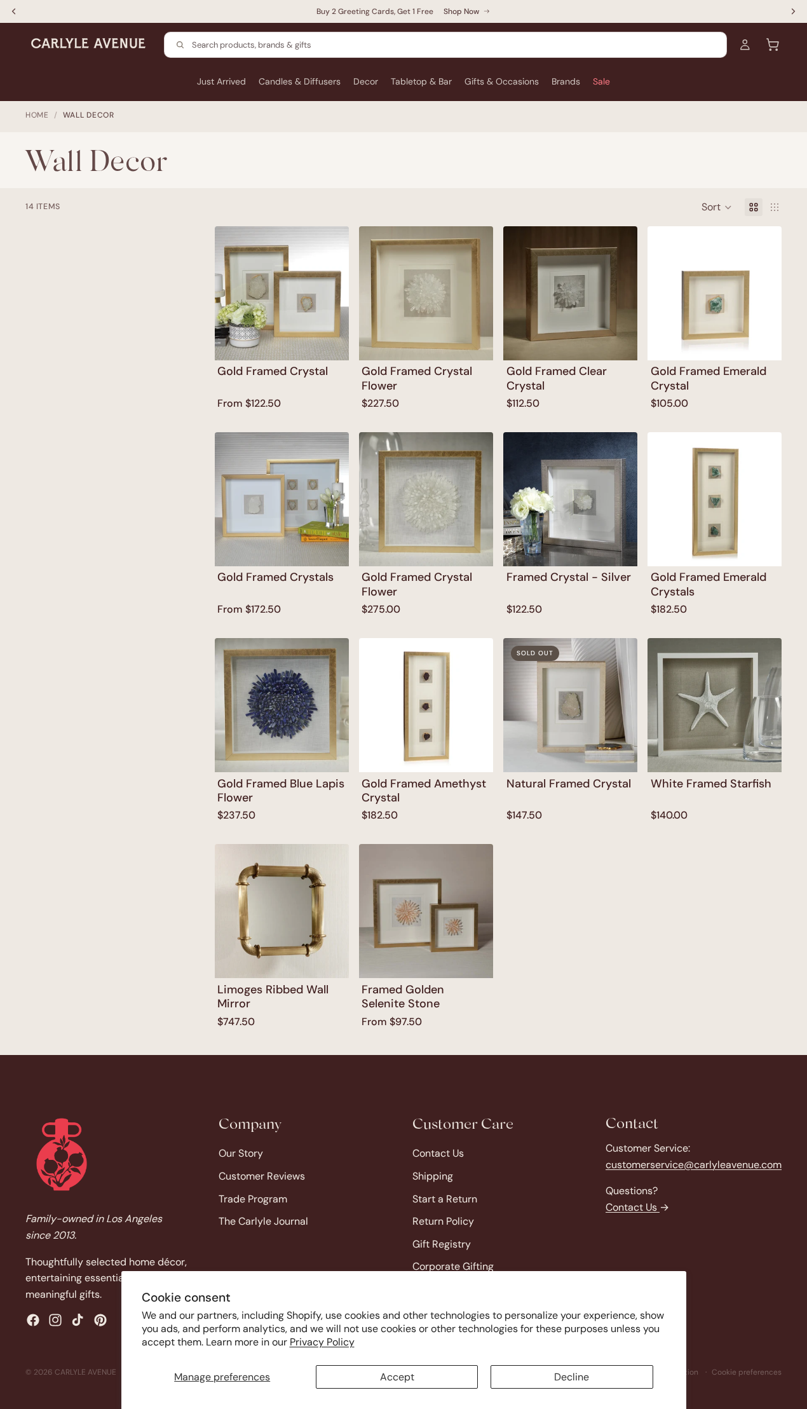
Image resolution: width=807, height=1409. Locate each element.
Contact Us (438, 1154)
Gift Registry (441, 1244)
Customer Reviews (262, 1176)
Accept (397, 1377)
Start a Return (444, 1199)
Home (37, 115)
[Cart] (773, 44)
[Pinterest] (100, 1320)
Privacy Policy (322, 1342)
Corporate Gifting (453, 1267)
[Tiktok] (77, 1320)
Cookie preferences (747, 1372)
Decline (571, 1377)
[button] (717, 207)
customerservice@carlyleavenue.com (694, 1164)
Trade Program (253, 1199)
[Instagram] (55, 1320)
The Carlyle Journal (263, 1222)
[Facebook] (33, 1320)
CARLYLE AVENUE (85, 1372)
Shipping (432, 1176)
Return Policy (443, 1222)
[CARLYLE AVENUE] (61, 1154)
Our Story (241, 1154)
